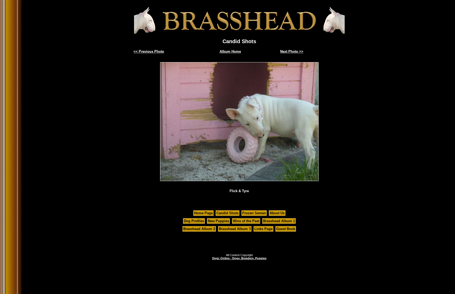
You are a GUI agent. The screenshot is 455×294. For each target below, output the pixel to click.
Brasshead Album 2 (199, 229)
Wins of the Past (246, 221)
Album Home (230, 51)
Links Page (263, 229)
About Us (277, 213)
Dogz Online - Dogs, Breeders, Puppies (239, 258)
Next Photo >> (291, 51)
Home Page (203, 213)
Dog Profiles (194, 221)
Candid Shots (227, 213)
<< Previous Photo (148, 51)
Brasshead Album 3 (235, 229)
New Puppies (218, 221)
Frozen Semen (254, 213)
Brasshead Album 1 (279, 221)
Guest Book (285, 229)
